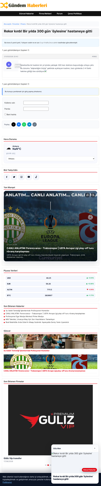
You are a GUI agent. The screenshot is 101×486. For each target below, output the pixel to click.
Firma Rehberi (45, 13)
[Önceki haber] (87, 195)
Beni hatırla (11, 114)
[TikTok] (36, 177)
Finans (23, 24)
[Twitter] (13, 124)
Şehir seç (11, 153)
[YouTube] (29, 177)
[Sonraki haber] (93, 195)
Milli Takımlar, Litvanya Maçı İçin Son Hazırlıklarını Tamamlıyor (30, 319)
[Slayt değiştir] (46, 465)
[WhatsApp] (24, 124)
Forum (60, 13)
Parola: (7, 109)
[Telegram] (29, 124)
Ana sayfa (7, 24)
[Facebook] (19, 124)
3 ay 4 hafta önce (46, 43)
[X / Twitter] (14, 177)
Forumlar (15, 24)
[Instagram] (21, 177)
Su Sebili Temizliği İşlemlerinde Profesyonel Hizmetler (27, 311)
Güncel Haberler (26, 13)
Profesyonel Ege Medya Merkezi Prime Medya (25, 316)
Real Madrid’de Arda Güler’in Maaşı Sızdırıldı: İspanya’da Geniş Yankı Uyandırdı (37, 322)
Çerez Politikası (75, 13)
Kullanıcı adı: (9, 103)
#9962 (94, 56)
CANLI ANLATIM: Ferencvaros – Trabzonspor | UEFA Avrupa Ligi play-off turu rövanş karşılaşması (45, 313)
